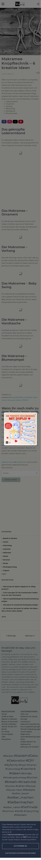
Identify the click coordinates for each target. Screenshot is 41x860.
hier (24, 837)
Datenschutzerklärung (15, 835)
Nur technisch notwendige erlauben (20, 853)
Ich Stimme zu (20, 846)
